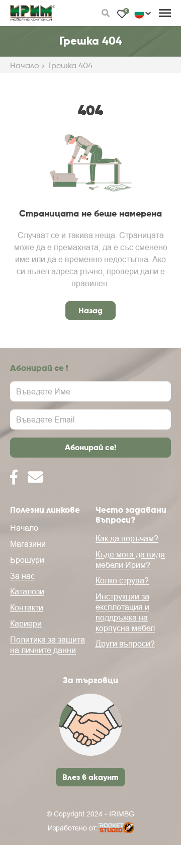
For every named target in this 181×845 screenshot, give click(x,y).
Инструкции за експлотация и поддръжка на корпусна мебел (125, 612)
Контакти (26, 607)
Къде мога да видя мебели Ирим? (130, 559)
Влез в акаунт (90, 777)
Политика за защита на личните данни (47, 645)
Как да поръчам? (127, 538)
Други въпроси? (125, 643)
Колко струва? (122, 580)
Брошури (27, 559)
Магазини (28, 543)
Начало (24, 66)
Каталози (27, 591)
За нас (22, 575)
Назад (90, 310)
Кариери (26, 623)
